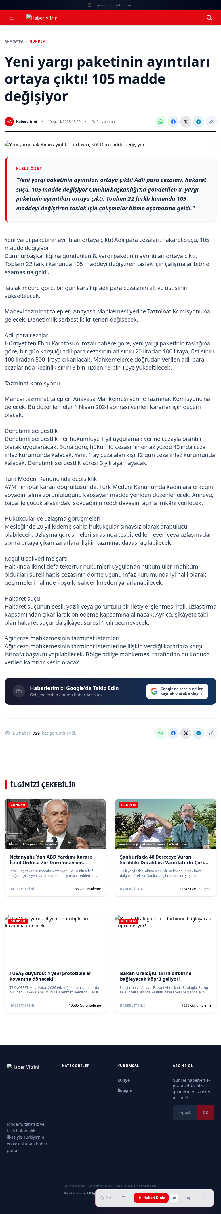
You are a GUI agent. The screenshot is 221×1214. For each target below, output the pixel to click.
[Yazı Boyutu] (124, 1198)
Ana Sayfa (14, 41)
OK (205, 1112)
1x (174, 1198)
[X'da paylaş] (186, 121)
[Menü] (12, 18)
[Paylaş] (188, 1198)
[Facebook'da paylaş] (173, 121)
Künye (123, 1080)
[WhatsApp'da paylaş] (160, 121)
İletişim (124, 1090)
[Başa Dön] (204, 1198)
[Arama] (209, 17)
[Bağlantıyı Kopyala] (211, 121)
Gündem (37, 41)
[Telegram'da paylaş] (198, 121)
